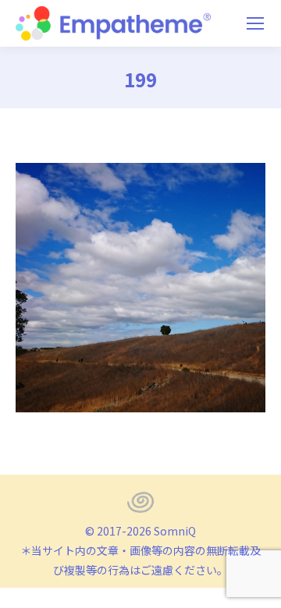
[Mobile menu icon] (255, 23)
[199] (140, 287)
